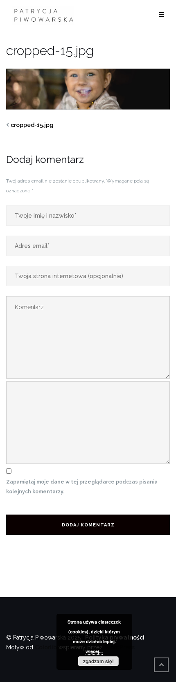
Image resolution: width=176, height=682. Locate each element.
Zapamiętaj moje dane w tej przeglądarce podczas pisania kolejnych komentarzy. (82, 487)
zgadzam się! (98, 661)
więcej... (94, 651)
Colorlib (46, 647)
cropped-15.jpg (32, 125)
